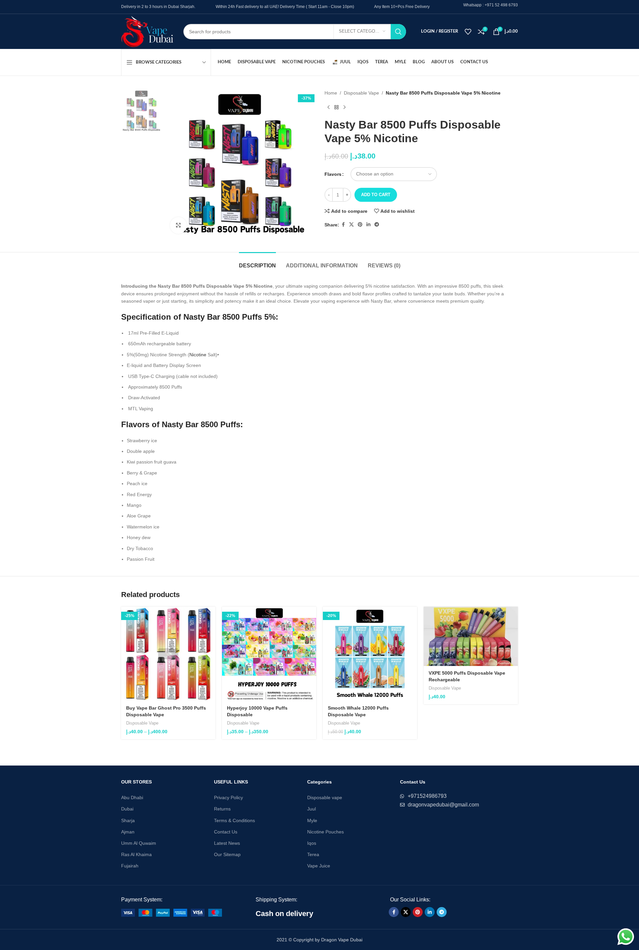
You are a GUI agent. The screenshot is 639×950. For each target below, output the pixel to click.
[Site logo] (147, 31)
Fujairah (129, 865)
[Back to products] (336, 107)
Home (330, 93)
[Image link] (171, 912)
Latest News (227, 843)
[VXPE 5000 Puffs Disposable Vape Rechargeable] (471, 636)
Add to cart (375, 194)
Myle (312, 820)
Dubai (127, 808)
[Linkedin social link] (368, 224)
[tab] (257, 262)
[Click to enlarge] (178, 225)
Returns (222, 808)
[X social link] (351, 224)
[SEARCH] (398, 31)
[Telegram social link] (376, 224)
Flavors (332, 174)
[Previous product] (328, 107)
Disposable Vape (361, 93)
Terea (313, 854)
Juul (311, 808)
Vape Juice (318, 865)
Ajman (127, 831)
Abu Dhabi (132, 797)
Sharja (128, 820)
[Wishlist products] (468, 31)
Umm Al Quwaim (138, 843)
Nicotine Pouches (325, 831)
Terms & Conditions (234, 820)
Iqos (311, 843)
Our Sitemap (227, 854)
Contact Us (225, 831)
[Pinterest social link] (360, 224)
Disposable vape (324, 797)
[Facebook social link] (343, 224)
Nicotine (197, 354)
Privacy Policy (228, 797)
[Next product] (344, 107)
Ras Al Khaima (136, 854)
